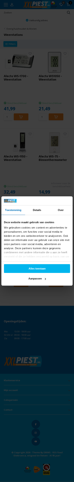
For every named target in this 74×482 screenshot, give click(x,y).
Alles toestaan (37, 268)
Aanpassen (35, 278)
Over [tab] (61, 210)
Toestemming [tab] (13, 210)
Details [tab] (37, 210)
